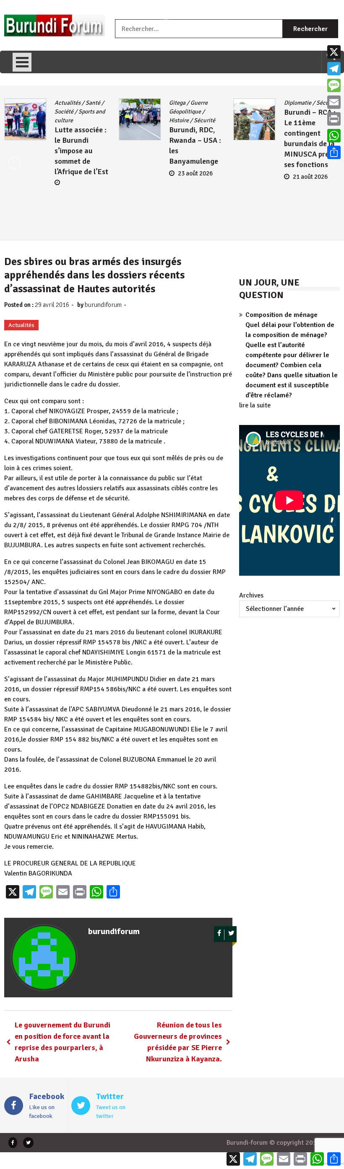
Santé (93, 102)
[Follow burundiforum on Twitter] (231, 935)
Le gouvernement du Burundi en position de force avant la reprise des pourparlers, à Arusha (62, 1041)
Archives (251, 595)
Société (64, 111)
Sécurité (204, 120)
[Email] (334, 102)
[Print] (334, 119)
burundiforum (103, 305)
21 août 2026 (310, 176)
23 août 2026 (195, 173)
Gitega (177, 102)
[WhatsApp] (334, 135)
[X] (334, 52)
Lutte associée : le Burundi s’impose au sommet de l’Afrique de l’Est (81, 150)
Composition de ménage (281, 315)
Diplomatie (297, 102)
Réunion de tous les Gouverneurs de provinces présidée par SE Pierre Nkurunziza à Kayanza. (178, 1041)
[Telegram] (334, 68)
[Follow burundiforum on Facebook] (219, 935)
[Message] (334, 85)
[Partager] (334, 152)
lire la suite (255, 405)
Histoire (179, 120)
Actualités (68, 102)
